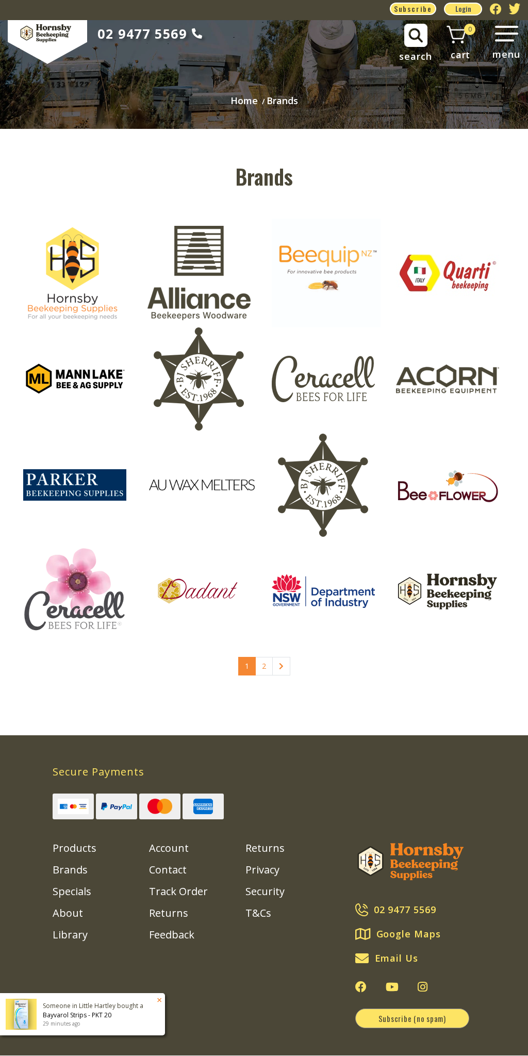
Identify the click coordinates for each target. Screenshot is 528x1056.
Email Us (396, 958)
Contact (168, 870)
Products (74, 848)
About (68, 913)
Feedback (171, 935)
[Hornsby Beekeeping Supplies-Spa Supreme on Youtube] (392, 987)
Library (70, 935)
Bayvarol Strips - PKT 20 (77, 1015)
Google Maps (408, 934)
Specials (72, 891)
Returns (168, 913)
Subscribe (413, 8)
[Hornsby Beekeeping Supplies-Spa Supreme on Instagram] (422, 987)
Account (169, 848)
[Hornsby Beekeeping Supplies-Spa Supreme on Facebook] (361, 987)
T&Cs (258, 913)
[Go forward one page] (281, 666)
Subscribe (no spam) (412, 1018)
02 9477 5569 (142, 33)
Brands (70, 870)
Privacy (262, 870)
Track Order (178, 891)
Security (265, 891)
